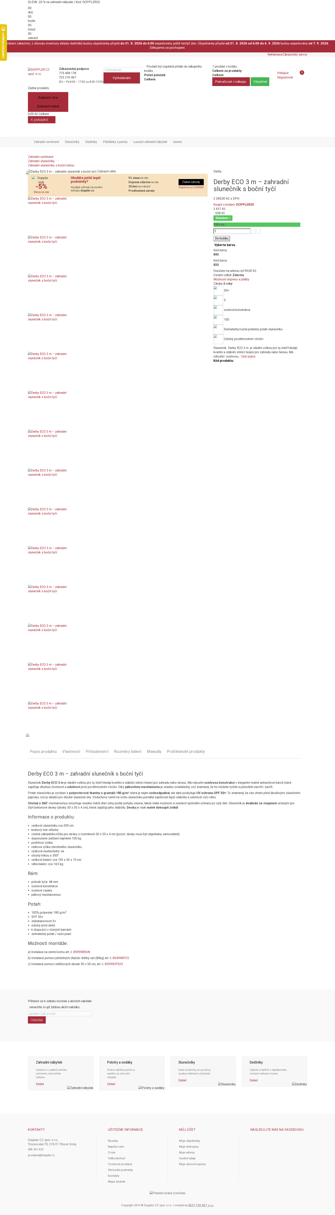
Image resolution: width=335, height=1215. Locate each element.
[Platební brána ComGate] (167, 1193)
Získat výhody (191, 182)
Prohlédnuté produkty (186, 751)
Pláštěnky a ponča (115, 142)
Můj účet (187, 1130)
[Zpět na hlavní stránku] (29, 152)
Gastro (177, 142)
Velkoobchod (116, 1158)
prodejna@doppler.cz (41, 1155)
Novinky (113, 1141)
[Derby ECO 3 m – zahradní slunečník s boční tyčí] (118, 216)
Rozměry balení (127, 751)
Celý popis (248, 356)
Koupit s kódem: (233, 204)
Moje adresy (187, 1152)
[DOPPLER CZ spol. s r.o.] (39, 75)
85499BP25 (121, 958)
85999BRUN (81, 952)
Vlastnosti (71, 751)
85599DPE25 (114, 964)
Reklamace (275, 54)
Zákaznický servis (294, 54)
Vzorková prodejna (120, 1164)
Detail (40, 1084)
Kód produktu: (223, 361)
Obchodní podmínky (120, 1170)
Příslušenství (97, 751)
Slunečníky (72, 142)
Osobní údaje (187, 1158)
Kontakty (113, 1176)
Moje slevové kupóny (192, 1164)
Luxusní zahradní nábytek (150, 142)
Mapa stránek (116, 1181)
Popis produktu (43, 751)
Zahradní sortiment (46, 142)
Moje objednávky (189, 1141)
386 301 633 (35, 1149)
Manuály (154, 751)
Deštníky (91, 142)
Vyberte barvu (225, 245)
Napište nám (116, 1146)
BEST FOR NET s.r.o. (201, 1205)
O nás (111, 1152)
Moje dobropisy (189, 1146)
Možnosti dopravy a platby (231, 279)
